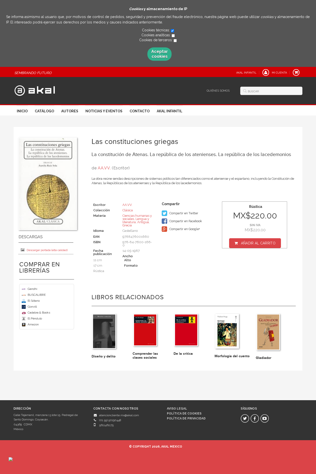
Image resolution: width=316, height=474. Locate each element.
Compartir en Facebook (185, 221)
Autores (69, 111)
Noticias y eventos (103, 111)
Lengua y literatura (135, 220)
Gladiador (263, 358)
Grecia (127, 225)
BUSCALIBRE (37, 294)
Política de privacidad (186, 418)
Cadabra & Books (39, 312)
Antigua (143, 222)
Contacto (140, 111)
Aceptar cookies (159, 54)
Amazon (33, 324)
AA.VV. (104, 168)
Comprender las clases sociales (145, 355)
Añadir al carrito (258, 243)
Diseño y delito (104, 356)
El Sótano (34, 300)
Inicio (22, 111)
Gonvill (32, 306)
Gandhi (32, 289)
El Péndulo (35, 318)
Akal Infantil (169, 111)
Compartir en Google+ (184, 229)
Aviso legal (177, 408)
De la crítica (183, 354)
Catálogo (44, 111)
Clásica (127, 210)
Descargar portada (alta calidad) (47, 250)
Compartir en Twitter (183, 213)
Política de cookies (184, 413)
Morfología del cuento (232, 356)
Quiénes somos (218, 90)
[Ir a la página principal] (35, 90)
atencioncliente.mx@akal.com (119, 415)
